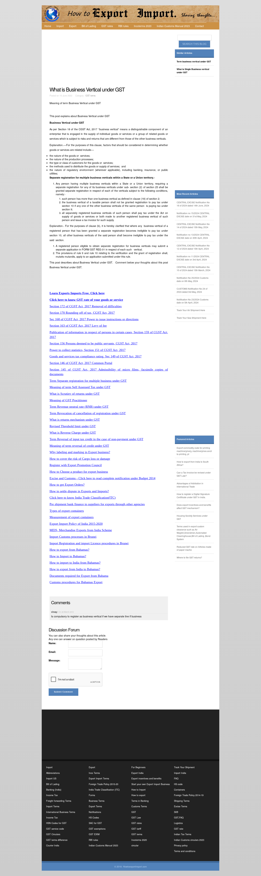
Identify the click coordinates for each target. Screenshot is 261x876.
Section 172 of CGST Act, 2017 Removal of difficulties (86, 306)
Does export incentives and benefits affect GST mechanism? (194, 506)
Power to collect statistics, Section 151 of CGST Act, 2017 (88, 350)
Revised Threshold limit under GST (73, 426)
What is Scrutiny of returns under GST (75, 393)
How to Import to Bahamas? (68, 556)
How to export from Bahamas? (69, 549)
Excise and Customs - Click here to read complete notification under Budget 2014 (102, 478)
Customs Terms (139, 806)
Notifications (95, 812)
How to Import (138, 789)
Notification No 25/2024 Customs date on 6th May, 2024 (192, 279)
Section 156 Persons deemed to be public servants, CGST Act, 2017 (93, 343)
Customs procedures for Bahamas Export (76, 582)
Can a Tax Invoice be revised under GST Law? (194, 474)
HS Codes (94, 817)
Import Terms (52, 806)
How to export (138, 795)
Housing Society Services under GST (192, 517)
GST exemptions (97, 828)
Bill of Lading (89, 26)
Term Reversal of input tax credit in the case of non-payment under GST (96, 439)
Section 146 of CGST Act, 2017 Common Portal (81, 363)
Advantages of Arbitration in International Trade (190, 485)
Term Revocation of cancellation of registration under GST (88, 413)
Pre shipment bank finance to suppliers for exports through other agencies (97, 504)
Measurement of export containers (72, 517)
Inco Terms (94, 773)
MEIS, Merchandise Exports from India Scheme (81, 530)
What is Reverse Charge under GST (73, 432)
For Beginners (138, 767)
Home (47, 26)
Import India (180, 773)
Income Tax (52, 795)
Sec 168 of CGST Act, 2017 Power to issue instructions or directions (94, 319)
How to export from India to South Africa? (193, 463)
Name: (52, 643)
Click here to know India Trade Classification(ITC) (83, 497)
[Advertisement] (109, 58)
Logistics (178, 823)
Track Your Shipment (184, 767)
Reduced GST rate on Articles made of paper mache (194, 548)
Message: (54, 660)
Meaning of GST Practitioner (68, 400)
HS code (178, 784)
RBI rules (123, 26)
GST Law (136, 817)
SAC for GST (95, 823)
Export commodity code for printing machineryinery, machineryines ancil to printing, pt (194, 451)
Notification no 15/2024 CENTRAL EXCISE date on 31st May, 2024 (193, 215)
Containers (179, 789)
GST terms (90, 95)
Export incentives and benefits (146, 778)
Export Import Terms (99, 778)
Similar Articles (184, 53)
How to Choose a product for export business (79, 471)
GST (133, 812)
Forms (92, 795)
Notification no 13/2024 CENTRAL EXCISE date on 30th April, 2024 (193, 236)
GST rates (107, 26)
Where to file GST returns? (189, 557)
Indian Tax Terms (182, 834)
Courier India (52, 845)
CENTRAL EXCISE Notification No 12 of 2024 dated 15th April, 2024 (193, 247)
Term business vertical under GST (194, 61)
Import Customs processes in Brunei (73, 536)
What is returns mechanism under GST (75, 419)
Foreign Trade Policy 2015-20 (103, 784)
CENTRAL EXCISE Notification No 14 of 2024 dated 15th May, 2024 (193, 225)
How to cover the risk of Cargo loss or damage (80, 458)
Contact (199, 26)
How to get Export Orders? (67, 484)
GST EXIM (94, 834)
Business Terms (96, 800)
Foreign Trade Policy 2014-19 (188, 795)
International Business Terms (60, 812)
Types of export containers (67, 511)
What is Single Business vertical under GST (193, 71)
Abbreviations (53, 773)
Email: (52, 652)
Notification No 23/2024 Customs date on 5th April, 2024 (192, 301)
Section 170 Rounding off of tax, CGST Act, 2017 (82, 312)
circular (134, 845)
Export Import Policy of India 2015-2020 (76, 523)
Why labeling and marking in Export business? (80, 452)
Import (60, 26)
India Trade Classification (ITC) (104, 789)
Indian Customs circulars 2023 (189, 840)
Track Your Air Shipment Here (191, 310)
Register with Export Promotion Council (76, 465)
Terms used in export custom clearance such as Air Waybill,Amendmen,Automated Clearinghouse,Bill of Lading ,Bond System (193, 532)
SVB (176, 812)
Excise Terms (180, 806)
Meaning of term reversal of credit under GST (79, 446)
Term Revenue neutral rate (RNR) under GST (79, 406)
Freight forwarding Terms (58, 800)
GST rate (178, 828)
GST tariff (136, 828)
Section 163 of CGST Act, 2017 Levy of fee (78, 325)
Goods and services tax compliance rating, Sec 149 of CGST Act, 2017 (96, 356)
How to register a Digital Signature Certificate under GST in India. (193, 495)
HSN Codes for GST (56, 823)
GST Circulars (53, 834)
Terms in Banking (140, 800)
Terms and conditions (184, 851)
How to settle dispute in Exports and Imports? (79, 491)
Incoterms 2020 (142, 26)
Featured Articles (185, 439)
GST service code (55, 828)
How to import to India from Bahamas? (75, 562)
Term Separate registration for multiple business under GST (88, 380)
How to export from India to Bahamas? (75, 569)
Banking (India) (53, 789)
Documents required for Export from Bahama (79, 576)
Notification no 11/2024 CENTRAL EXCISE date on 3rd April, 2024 (193, 258)
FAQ (176, 778)
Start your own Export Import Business (150, 784)
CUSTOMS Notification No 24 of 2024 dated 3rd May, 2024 (192, 290)
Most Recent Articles (187, 193)
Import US (51, 778)
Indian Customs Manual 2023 (173, 26)
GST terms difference (56, 840)
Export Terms (95, 806)
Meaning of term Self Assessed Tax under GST (80, 387)
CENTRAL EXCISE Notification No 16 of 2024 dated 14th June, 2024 (193, 204)
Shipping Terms (181, 800)
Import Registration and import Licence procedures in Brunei (89, 543)
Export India (137, 773)
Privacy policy (180, 845)
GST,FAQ (179, 817)
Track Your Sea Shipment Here (191, 317)
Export (72, 26)
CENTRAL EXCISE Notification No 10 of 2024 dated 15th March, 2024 (193, 268)
